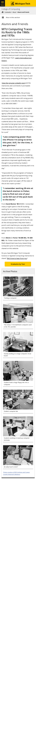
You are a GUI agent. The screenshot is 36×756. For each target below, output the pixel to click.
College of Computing (11, 9)
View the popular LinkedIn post (13, 83)
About (14, 12)
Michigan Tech (2, 12)
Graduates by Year (18, 264)
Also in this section (13, 17)
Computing (8, 12)
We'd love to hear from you (17, 258)
